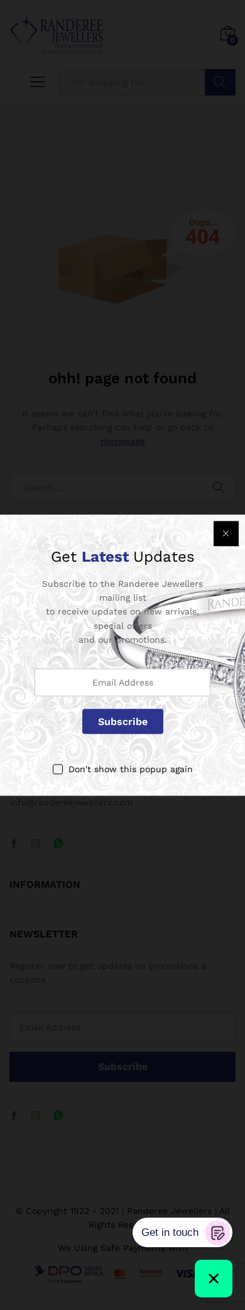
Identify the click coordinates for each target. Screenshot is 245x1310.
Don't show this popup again (130, 770)
